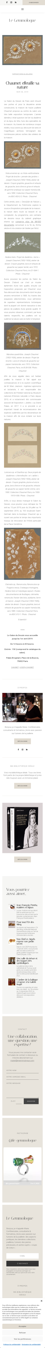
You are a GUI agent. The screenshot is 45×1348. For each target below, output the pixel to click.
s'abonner (34, 2)
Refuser (22, 1333)
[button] (41, 1301)
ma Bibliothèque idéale (23, 1293)
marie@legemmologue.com (22, 1060)
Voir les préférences (22, 1339)
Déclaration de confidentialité (31, 1344)
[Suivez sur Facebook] (7, 2)
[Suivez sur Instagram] (11, 2)
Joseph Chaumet (27, 667)
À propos (22, 1286)
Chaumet (15, 667)
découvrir (22, 741)
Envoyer (31, 1101)
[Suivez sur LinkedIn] (15, 2)
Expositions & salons (22, 74)
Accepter (22, 1326)
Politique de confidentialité (12, 1344)
